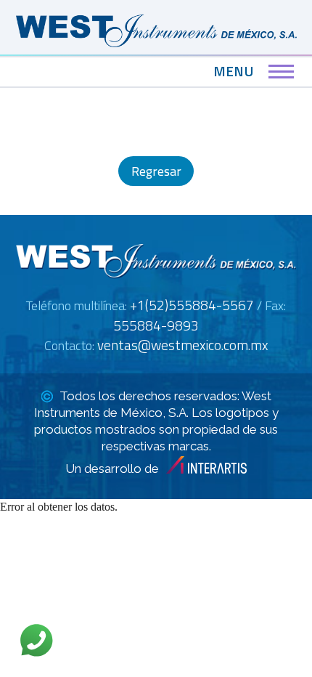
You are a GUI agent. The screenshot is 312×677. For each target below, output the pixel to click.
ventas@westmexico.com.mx (182, 344)
